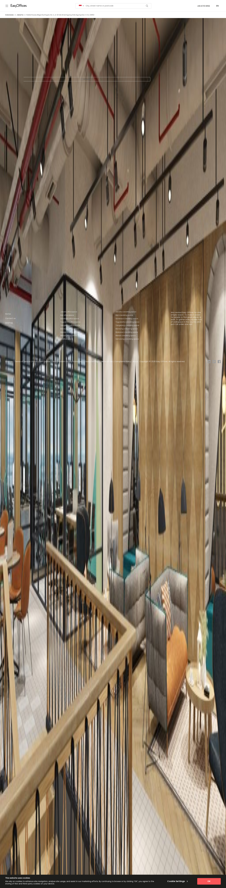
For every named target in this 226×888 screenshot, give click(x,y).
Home (8, 314)
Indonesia (9, 15)
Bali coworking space (124, 315)
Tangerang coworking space (127, 325)
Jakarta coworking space (126, 312)
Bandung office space (69, 329)
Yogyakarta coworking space (127, 322)
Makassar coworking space (127, 332)
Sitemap (9, 322)
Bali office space (67, 315)
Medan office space (68, 335)
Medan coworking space (125, 335)
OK (209, 881)
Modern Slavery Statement (70, 361)
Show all (87, 79)
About (135, 361)
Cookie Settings (91, 361)
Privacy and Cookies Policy (44, 361)
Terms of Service (22, 361)
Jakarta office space (68, 312)
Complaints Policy (123, 361)
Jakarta (20, 15)
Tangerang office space (70, 325)
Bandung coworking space (127, 329)
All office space (66, 339)
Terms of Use (107, 361)
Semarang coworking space (127, 339)
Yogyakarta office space (70, 322)
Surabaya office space (69, 318)
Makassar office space (69, 332)
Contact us (10, 318)
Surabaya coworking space (127, 318)
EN (217, 5)
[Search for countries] (81, 6)
